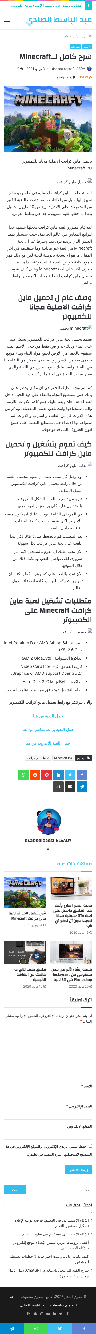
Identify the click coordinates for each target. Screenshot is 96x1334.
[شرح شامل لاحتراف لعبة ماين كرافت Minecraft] (25, 893)
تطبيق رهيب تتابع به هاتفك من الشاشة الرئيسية (30, 974)
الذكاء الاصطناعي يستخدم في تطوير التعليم (55, 1234)
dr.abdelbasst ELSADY (68, 69)
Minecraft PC (63, 758)
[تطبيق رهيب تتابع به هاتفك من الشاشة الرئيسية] (25, 952)
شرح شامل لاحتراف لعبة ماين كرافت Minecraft (27, 916)
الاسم (86, 1086)
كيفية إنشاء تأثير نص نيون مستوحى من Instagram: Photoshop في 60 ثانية (71, 974)
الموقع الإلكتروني (79, 1126)
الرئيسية (82, 36)
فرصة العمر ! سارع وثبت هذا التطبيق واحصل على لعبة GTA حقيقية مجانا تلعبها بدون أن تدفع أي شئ (72, 915)
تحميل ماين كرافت (38, 758)
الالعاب (68, 36)
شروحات (75, 46)
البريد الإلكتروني (79, 1106)
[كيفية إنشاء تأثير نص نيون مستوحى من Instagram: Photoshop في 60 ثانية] (71, 952)
